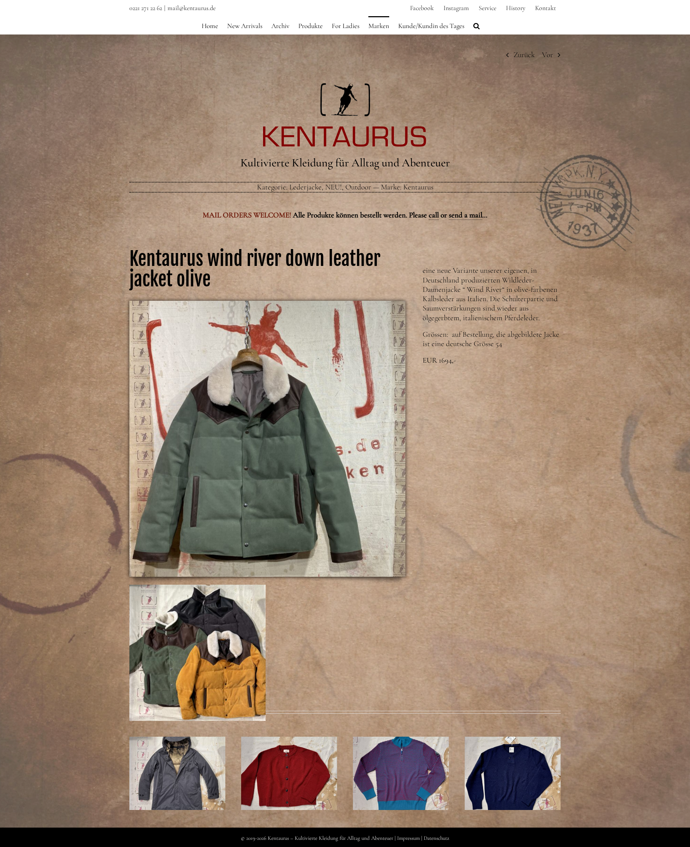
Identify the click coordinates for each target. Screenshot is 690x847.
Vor (547, 54)
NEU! (333, 187)
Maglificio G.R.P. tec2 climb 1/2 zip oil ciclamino (400, 756)
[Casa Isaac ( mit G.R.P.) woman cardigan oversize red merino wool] (289, 773)
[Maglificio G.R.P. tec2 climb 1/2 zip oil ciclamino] (401, 773)
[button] (476, 25)
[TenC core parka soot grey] (177, 773)
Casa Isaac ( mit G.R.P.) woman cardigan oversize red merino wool (288, 751)
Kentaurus (418, 187)
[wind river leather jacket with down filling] (267, 304)
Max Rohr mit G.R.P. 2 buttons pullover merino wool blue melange (512, 751)
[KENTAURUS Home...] (345, 87)
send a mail (465, 215)
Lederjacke (305, 187)
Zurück (524, 54)
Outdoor (358, 187)
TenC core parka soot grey (177, 761)
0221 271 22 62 (145, 8)
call (434, 215)
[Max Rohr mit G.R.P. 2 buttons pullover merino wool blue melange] (513, 773)
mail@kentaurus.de (191, 8)
